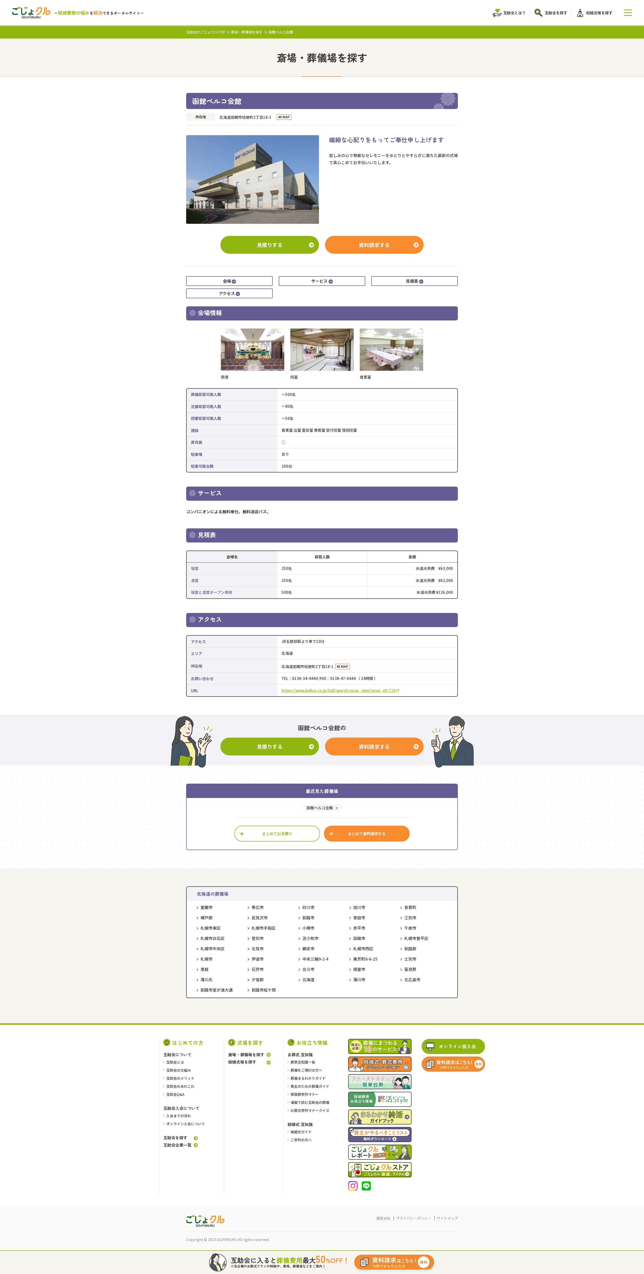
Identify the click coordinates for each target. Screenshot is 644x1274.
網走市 (308, 948)
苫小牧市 (310, 938)
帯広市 (257, 907)
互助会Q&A (175, 1094)
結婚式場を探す (242, 1062)
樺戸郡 (206, 918)
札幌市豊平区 (416, 938)
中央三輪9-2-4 (315, 959)
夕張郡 (257, 979)
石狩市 (257, 969)
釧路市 (308, 918)
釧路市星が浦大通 (216, 990)
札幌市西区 (363, 948)
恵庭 (204, 969)
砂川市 (308, 907)
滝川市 (359, 979)
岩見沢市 (259, 918)
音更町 (410, 907)
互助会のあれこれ (180, 1086)
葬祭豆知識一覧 (303, 1062)
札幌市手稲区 (263, 928)
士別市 (410, 959)
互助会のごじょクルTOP (205, 31)
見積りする (270, 244)
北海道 (308, 979)
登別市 (257, 938)
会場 (227, 281)
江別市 (410, 918)
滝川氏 (206, 979)
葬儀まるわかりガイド (308, 1078)
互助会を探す (175, 1137)
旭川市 (359, 907)
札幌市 (206, 959)
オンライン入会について (185, 1123)
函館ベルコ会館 (319, 807)
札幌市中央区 (212, 948)
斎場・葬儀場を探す (247, 31)
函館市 (359, 938)
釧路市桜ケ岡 (263, 990)
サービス (319, 281)
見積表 (412, 281)
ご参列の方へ (301, 1139)
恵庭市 (359, 918)
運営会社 (383, 1218)
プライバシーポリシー (413, 1218)
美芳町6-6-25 (365, 959)
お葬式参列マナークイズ (310, 1110)
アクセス (227, 293)
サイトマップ (447, 1218)
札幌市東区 (210, 928)
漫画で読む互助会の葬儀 (310, 1102)
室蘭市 (206, 907)
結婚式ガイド (301, 1131)
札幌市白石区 (212, 938)
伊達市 (257, 959)
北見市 (257, 948)
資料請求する (374, 244)
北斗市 (308, 969)
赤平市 (359, 928)
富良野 (410, 969)
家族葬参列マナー (305, 1094)
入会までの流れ (178, 1115)
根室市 (359, 969)
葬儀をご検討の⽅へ (306, 1070)
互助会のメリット (180, 1078)
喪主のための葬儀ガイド (310, 1086)
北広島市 (412, 979)
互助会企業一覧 (177, 1145)
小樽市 (308, 928)
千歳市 (410, 928)
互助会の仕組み (178, 1070)
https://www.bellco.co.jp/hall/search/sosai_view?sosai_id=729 (338, 690)
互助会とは (175, 1062)
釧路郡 (410, 948)
